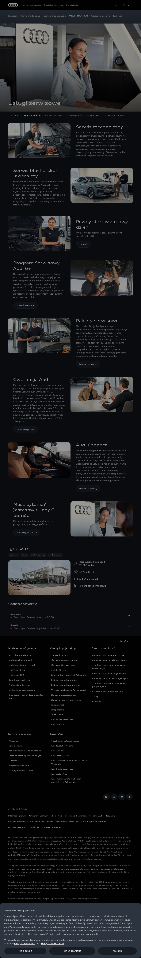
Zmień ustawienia (72, 951)
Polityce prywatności (24, 943)
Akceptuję (117, 951)
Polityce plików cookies (52, 943)
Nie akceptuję (25, 951)
